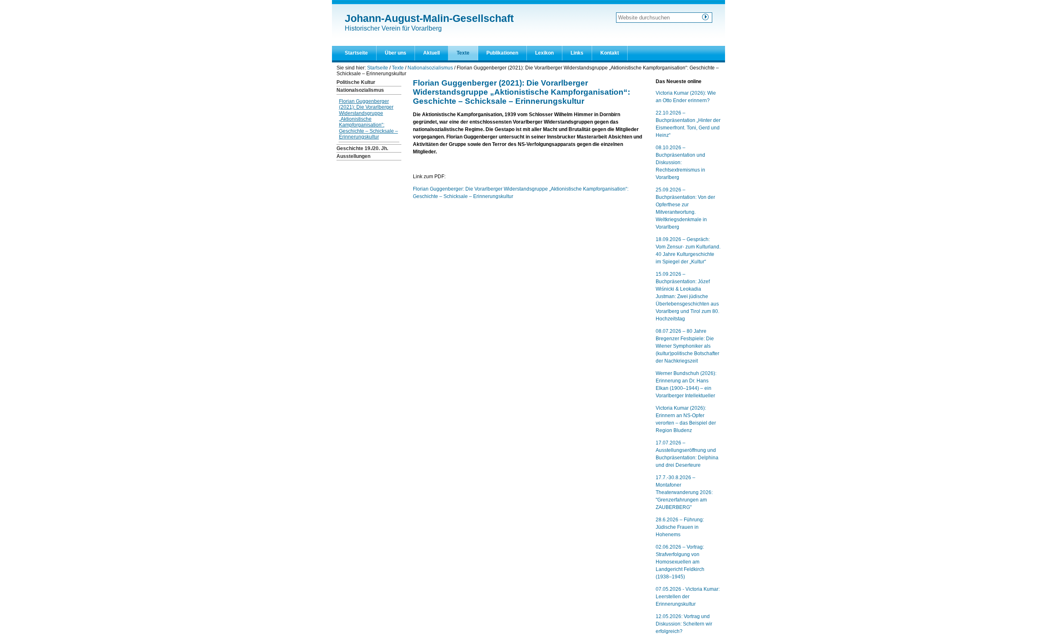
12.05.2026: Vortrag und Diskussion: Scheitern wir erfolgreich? (684, 624)
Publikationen (502, 53)
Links (577, 53)
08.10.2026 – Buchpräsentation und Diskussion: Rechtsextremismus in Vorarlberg (680, 162)
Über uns (395, 53)
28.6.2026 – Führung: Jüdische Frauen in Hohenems (680, 527)
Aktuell (431, 53)
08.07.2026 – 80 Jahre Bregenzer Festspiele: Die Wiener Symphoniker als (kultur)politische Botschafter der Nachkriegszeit (687, 346)
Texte (463, 53)
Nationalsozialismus (430, 68)
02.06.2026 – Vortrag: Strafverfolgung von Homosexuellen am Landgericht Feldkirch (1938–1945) (680, 562)
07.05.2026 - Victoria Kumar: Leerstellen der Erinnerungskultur (688, 596)
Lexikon (544, 53)
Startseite (356, 53)
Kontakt (609, 53)
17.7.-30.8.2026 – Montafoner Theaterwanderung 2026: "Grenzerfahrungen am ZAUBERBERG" (684, 492)
